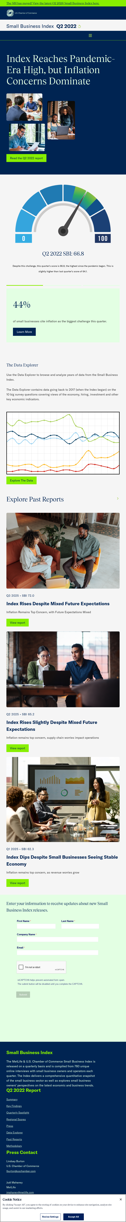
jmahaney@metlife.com (20, 1192)
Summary (12, 1099)
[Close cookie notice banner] (120, 1199)
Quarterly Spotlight (17, 1112)
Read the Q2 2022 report (26, 158)
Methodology (14, 1146)
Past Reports (14, 1139)
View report (17, 623)
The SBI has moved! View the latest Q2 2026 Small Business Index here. (52, 3)
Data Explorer (14, 1132)
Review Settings (50, 1216)
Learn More (24, 332)
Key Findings (14, 1106)
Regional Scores (16, 1119)
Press (9, 1126)
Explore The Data (21, 480)
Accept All (73, 1216)
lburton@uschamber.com (21, 1171)
